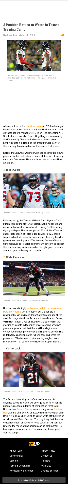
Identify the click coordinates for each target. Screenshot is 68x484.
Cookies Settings (49, 470)
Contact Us (46, 455)
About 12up (16, 450)
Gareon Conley (24, 409)
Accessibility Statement (22, 470)
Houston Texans (34, 126)
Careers (14, 460)
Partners (45, 460)
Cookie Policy (16, 455)
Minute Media (29, 480)
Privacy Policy (48, 450)
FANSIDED (46, 465)
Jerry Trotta (13, 35)
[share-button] (62, 35)
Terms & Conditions (20, 465)
